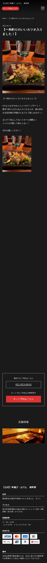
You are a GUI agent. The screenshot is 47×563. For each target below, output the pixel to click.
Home (4, 18)
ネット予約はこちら (10, 8)
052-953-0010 (24, 384)
